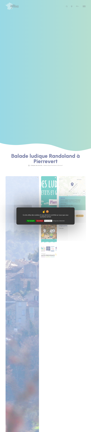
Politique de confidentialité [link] (59, 220)
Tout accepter (30, 220)
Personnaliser (48, 220)
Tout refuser (40, 220)
